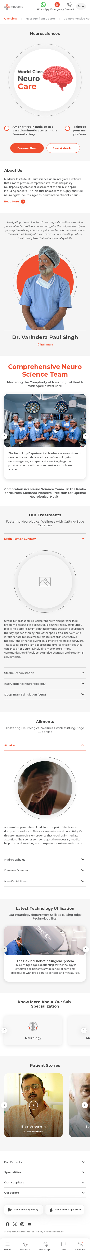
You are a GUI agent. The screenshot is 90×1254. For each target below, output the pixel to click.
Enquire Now (27, 148)
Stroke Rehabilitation (19, 673)
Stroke (9, 745)
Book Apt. (45, 1249)
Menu (7, 1249)
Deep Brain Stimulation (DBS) (25, 694)
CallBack (80, 1249)
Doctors (25, 1249)
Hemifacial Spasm (17, 881)
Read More (11, 201)
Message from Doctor (40, 18)
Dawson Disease (16, 870)
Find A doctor (63, 148)
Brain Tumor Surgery (20, 538)
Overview (10, 18)
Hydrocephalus (14, 859)
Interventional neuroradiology (24, 683)
